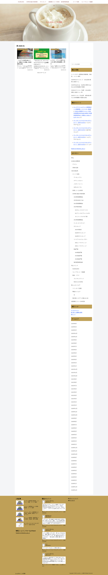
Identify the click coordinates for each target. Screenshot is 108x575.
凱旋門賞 (76, 249)
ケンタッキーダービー (79, 223)
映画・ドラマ (75, 275)
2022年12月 (74, 333)
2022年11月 (74, 336)
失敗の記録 (75, 167)
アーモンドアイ (78, 177)
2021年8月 (74, 382)
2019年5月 (74, 470)
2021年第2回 (78, 229)
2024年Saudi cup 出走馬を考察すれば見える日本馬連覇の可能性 (81, 86)
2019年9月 (74, 457)
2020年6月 (74, 428)
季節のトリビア (76, 291)
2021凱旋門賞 (78, 255)
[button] (91, 64)
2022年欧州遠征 (78, 206)
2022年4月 (74, 356)
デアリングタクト (78, 180)
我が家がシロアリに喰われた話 (80, 298)
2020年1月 (74, 444)
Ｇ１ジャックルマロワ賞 (81, 216)
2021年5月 (74, 392)
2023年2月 (74, 330)
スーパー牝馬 (75, 174)
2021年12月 (74, 369)
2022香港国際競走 (78, 219)
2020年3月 (74, 437)
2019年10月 (74, 454)
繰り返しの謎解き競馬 (76, 312)
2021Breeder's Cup (78, 200)
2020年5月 (74, 431)
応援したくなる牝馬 (77, 190)
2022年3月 (74, 359)
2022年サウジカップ (80, 232)
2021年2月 (74, 402)
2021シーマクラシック (80, 242)
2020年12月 (74, 408)
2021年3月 (74, 398)
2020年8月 (74, 421)
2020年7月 (74, 424)
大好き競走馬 (74, 170)
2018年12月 (74, 486)
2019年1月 (74, 483)
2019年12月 (74, 447)
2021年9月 (74, 379)
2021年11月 (74, 372)
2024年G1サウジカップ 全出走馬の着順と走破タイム (81, 80)
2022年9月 (74, 340)
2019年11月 (74, 451)
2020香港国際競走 (78, 197)
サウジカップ (77, 226)
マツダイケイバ (75, 310)
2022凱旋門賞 (78, 259)
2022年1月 (74, 366)
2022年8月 (74, 343)
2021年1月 (74, 405)
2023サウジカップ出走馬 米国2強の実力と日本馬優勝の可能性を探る (81, 96)
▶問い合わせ (71, 500)
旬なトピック (74, 265)
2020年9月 (74, 418)
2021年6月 (74, 389)
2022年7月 (74, 346)
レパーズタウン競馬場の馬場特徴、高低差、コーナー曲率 (81, 75)
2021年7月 (74, 385)
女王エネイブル (78, 187)
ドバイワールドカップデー (80, 239)
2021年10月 (74, 375)
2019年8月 (74, 460)
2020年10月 (74, 415)
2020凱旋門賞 (78, 252)
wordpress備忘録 (75, 161)
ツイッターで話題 (77, 288)
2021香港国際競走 (78, 203)
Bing (72, 157)
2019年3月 (74, 477)
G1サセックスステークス (81, 210)
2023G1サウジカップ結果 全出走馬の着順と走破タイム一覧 (81, 91)
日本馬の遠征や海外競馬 (78, 193)
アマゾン (74, 164)
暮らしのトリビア (75, 285)
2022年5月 (74, 353)
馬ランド (73, 314)
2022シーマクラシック (80, 246)
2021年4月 (74, 395)
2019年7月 (74, 464)
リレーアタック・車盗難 (78, 272)
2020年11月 (74, 411)
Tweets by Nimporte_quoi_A (78, 148)
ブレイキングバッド (79, 278)
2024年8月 (74, 323)
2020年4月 (74, 434)
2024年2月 (74, 327)
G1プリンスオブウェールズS (82, 213)
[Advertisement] (42, 82)
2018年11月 (74, 490)
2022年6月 (74, 349)
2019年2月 (74, 480)
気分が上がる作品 (78, 281)
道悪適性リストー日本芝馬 (78, 301)
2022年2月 (74, 362)
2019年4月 (74, 473)
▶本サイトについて (73, 498)
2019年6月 (74, 467)
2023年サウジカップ (80, 236)
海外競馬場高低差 (78, 262)
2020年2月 (74, 441)
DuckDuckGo (75, 268)
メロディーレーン (78, 184)
